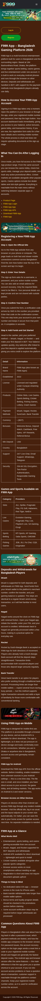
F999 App (7, 217)
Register (11, 37)
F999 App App (9, 207)
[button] (2, 14)
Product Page (9, 200)
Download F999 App (12, 213)
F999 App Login (10, 204)
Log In (11, 30)
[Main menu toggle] (36, 4)
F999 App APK (9, 210)
